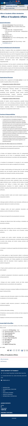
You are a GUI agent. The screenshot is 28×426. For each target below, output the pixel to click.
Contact (13, 1)
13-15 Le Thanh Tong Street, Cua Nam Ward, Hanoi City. (14, 373)
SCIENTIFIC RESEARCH (8, 394)
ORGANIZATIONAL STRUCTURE (11, 6)
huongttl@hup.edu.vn (7, 43)
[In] (24, 350)
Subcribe (14, 418)
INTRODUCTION (6, 387)
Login (10, 1)
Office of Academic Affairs (10, 8)
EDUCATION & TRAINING (8, 392)
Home (2, 6)
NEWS (4, 391)
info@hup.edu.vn (6, 380)
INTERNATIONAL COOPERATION (10, 396)
